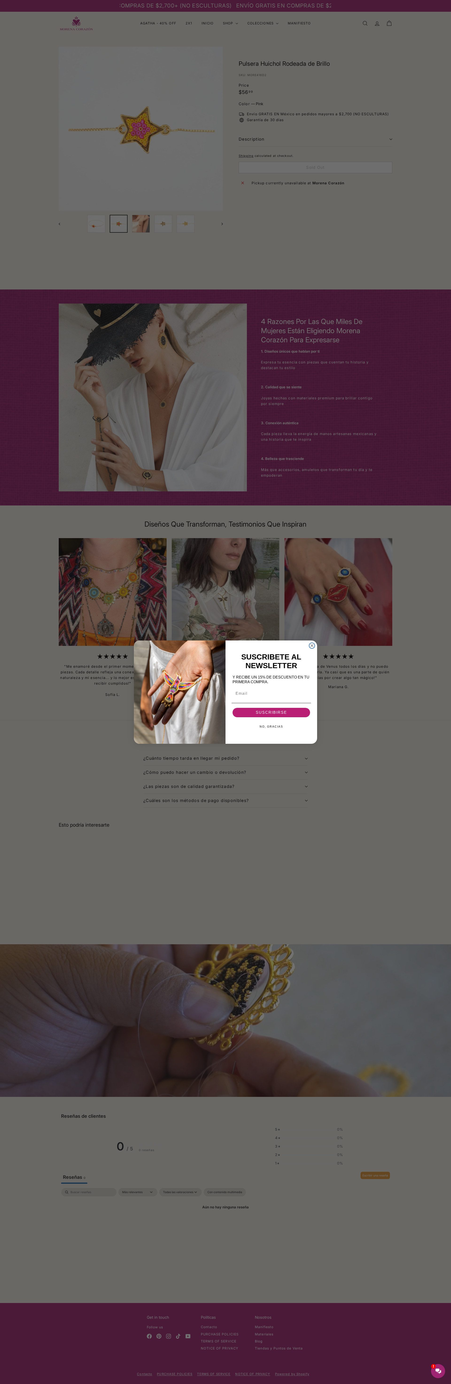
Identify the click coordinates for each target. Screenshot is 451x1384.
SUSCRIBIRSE (271, 712)
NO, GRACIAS (271, 726)
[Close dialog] (312, 645)
